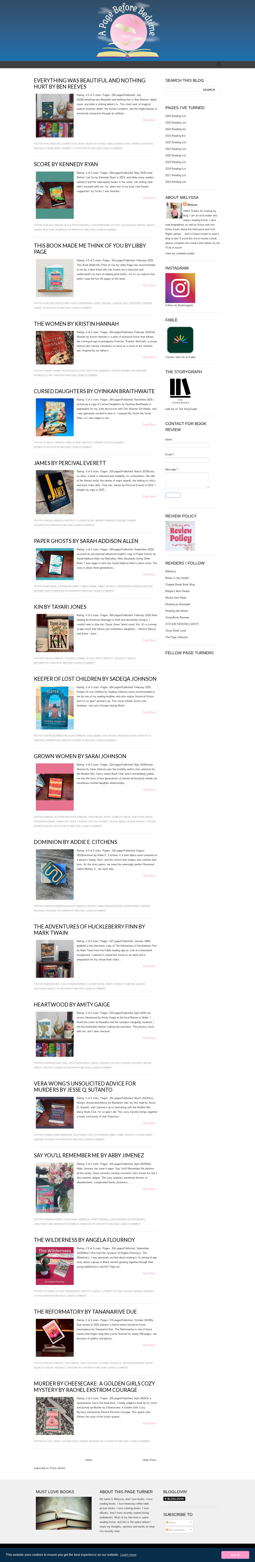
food (73, 303)
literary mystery (131, 1063)
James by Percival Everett (70, 463)
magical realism (142, 586)
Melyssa (96, 148)
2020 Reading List (175, 155)
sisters (147, 303)
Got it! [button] (235, 1554)
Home (88, 1459)
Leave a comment (113, 148)
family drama (115, 143)
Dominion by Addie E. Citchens (75, 842)
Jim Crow (128, 1363)
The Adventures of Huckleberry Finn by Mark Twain (89, 929)
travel (38, 308)
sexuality (120, 658)
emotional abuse (142, 817)
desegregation (127, 735)
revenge (60, 1367)
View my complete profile (179, 253)
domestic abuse (121, 817)
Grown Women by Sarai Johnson (80, 756)
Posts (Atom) (57, 1468)
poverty (104, 821)
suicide (48, 826)
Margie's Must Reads (177, 591)
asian (49, 1135)
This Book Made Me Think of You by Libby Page (90, 248)
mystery (48, 1067)
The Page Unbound (176, 637)
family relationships (110, 906)
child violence (89, 1363)
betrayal (51, 586)
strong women (120, 370)
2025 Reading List (175, 122)
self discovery (132, 303)
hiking (94, 1063)
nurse (58, 1067)
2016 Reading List (175, 181)
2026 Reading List (175, 115)
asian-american (62, 1135)
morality (119, 984)
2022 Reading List (175, 142)
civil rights (109, 735)
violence (39, 525)
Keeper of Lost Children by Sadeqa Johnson (95, 679)
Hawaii (57, 370)
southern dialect (45, 988)
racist (49, 1367)
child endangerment (73, 984)
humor (83, 1441)
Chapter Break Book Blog (180, 584)
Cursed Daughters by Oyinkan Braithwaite (94, 391)
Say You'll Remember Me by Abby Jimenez (89, 1155)
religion (39, 910)
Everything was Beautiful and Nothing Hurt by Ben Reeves (89, 83)
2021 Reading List (175, 148)
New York (49, 229)
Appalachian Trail (57, 1063)
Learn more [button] (128, 1554)
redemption (53, 740)
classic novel (85, 520)
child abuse (94, 735)
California (79, 1135)
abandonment (54, 1219)
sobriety (67, 148)
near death (54, 148)
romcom (85, 1224)
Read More (149, 119)
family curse (73, 442)
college (70, 658)
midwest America (106, 520)
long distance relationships (127, 1219)
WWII (64, 740)
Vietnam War (138, 370)
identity (87, 442)
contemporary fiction (106, 225)
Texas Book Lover (175, 630)
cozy (90, 1135)
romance (61, 229)
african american (56, 735)
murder (38, 591)
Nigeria (118, 442)
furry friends (99, 1219)
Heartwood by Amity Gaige (72, 1004)
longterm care (43, 1224)
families (59, 442)
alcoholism (53, 143)
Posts (172, 1522)
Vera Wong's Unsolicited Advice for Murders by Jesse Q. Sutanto (85, 1086)
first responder (79, 1063)
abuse (49, 817)
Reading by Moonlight (177, 604)
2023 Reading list (175, 135)
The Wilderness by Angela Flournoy (84, 1240)
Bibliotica (170, 571)
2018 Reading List (175, 168)
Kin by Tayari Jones (60, 607)
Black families (54, 225)
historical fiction (73, 370)
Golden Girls (70, 1441)
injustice (115, 1363)
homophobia (131, 906)
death (81, 143)
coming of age (85, 658)
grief (127, 143)
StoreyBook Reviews (177, 617)
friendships (85, 303)
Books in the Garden (177, 577)
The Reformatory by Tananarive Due (85, 1311)
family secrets (107, 586)
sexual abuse (118, 821)
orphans (39, 740)
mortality (40, 148)
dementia (83, 1219)
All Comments (176, 1529)
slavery (131, 520)
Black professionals (77, 225)
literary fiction (103, 442)
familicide (62, 821)
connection (69, 143)
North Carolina (54, 591)
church (91, 906)
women (38, 447)
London (117, 303)
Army (49, 370)
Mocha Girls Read (175, 597)
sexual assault (136, 821)
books (50, 303)
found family (144, 1135)
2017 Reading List (175, 175)
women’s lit (41, 375)
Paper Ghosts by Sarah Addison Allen (86, 541)
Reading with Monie (176, 610)
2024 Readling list (175, 129)
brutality (70, 520)
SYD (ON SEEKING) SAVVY (182, 624)
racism (121, 520)
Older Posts (149, 1459)
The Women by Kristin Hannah (76, 324)
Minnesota (60, 1224)
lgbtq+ (96, 1291)
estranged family (68, 586)
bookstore (62, 303)
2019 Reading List (175, 162)
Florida (104, 1363)
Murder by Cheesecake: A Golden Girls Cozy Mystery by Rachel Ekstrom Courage (94, 1386)
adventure (52, 984)
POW (88, 370)
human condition (142, 143)
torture (71, 1367)
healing (106, 303)
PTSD (95, 370)
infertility (144, 735)
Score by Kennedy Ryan (66, 164)
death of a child (96, 143)
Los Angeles (128, 225)
